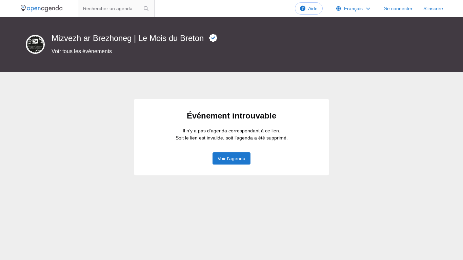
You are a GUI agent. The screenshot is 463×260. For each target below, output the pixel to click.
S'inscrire (433, 8)
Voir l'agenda (231, 158)
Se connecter (398, 8)
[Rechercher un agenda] (146, 8)
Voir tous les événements (82, 51)
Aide (313, 8)
